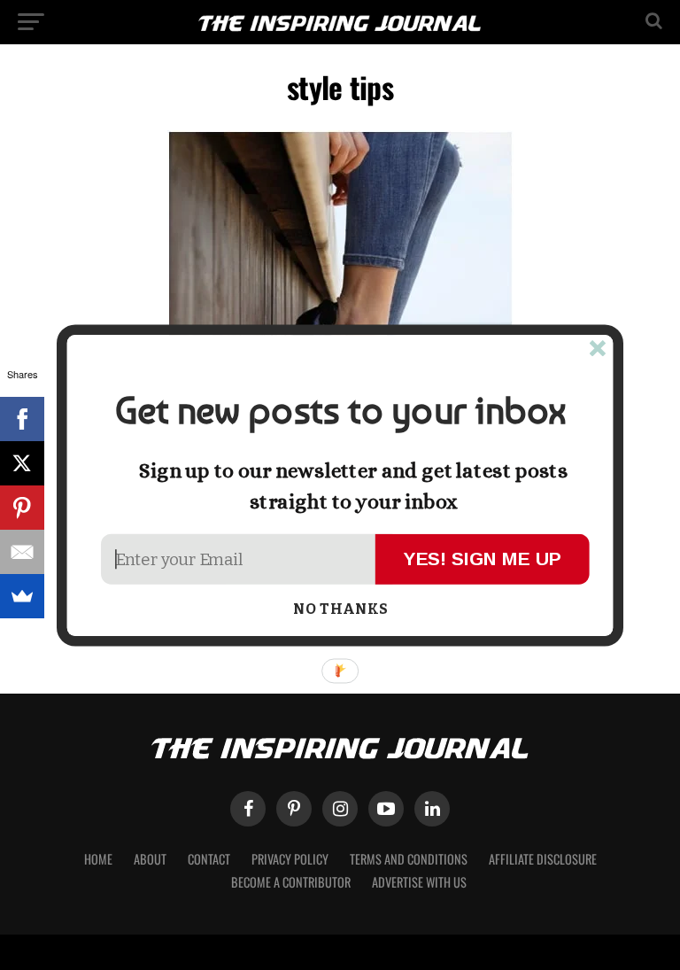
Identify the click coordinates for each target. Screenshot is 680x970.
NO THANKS (340, 609)
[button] (340, 410)
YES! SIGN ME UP (482, 557)
